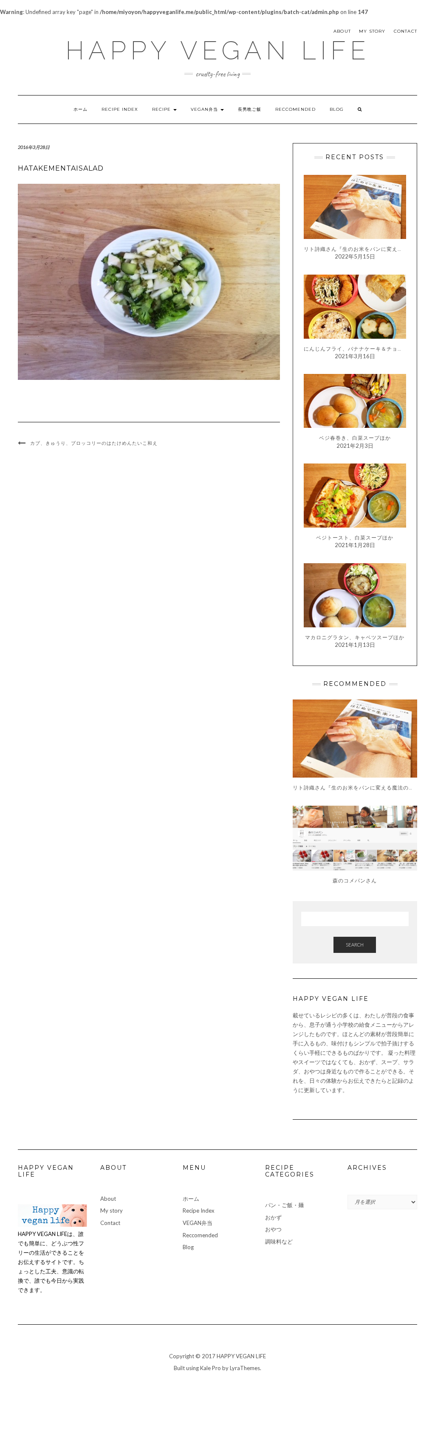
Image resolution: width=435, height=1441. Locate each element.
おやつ (273, 1229)
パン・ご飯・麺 (284, 1205)
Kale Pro (210, 1368)
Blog (337, 109)
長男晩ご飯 (249, 109)
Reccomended (295, 109)
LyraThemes (245, 1368)
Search (355, 944)
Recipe (162, 109)
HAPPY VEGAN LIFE (217, 50)
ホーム (80, 109)
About (342, 31)
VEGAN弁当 (205, 109)
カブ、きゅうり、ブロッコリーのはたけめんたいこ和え (94, 443)
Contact (405, 31)
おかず (273, 1217)
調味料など (279, 1241)
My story (372, 31)
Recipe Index (120, 109)
